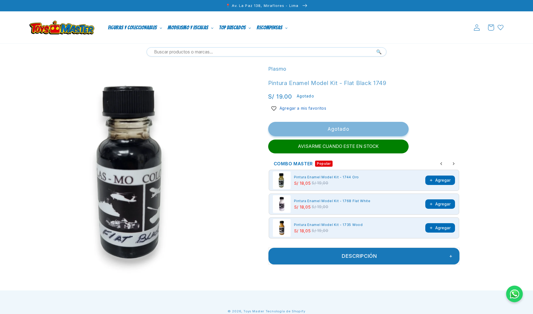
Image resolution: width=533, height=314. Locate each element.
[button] (491, 27)
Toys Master (253, 311)
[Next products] (453, 164)
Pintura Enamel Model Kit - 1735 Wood (328, 225)
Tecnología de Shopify (285, 311)
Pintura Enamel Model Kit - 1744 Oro (326, 177)
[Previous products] (441, 164)
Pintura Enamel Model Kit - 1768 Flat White (332, 201)
